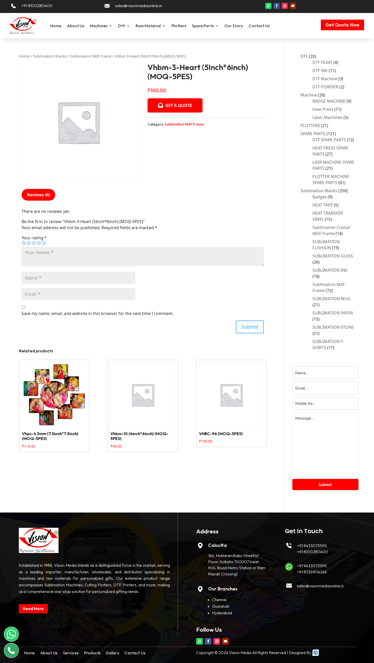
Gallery (113, 652)
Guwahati (220, 606)
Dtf (121, 25)
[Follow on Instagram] (285, 6)
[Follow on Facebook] (277, 6)
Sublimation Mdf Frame (90, 56)
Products (92, 652)
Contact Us (259, 25)
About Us (75, 25)
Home (55, 25)
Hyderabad (222, 612)
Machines (98, 25)
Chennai (219, 599)
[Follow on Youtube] (293, 6)
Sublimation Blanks (50, 56)
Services (71, 652)
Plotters (178, 25)
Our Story (233, 25)
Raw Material (148, 25)
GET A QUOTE (178, 105)
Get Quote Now (342, 25)
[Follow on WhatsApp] (268, 6)
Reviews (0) (38, 195)
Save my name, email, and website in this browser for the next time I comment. (98, 313)
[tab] (38, 195)
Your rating (34, 238)
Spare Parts (203, 25)
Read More (33, 608)
